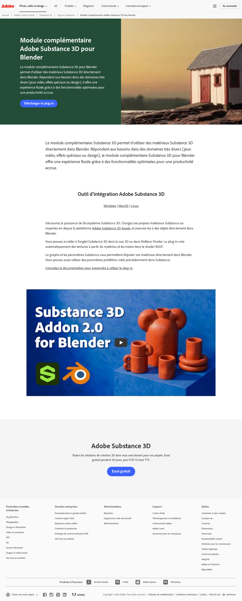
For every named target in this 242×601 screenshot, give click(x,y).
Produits (69, 6)
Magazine (88, 6)
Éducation (108, 513)
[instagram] (51, 595)
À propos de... (208, 518)
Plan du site (215, 594)
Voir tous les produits (16, 558)
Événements (207, 528)
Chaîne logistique (210, 549)
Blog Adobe (207, 569)
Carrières (206, 523)
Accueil (5, 15)
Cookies (203, 594)
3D (55, 6)
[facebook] (45, 595)
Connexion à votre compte (214, 513)
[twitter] (58, 595)
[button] (215, 6)
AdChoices (231, 594)
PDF (8, 537)
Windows (110, 206)
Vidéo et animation (15, 532)
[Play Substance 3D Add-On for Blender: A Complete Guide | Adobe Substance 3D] (121, 342)
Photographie (12, 522)
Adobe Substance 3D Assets (111, 228)
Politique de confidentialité (160, 594)
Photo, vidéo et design (31, 6)
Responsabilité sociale (212, 538)
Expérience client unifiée (66, 523)
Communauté (108, 6)
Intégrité (205, 559)
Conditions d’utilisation (186, 594)
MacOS (124, 206)
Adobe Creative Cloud (24, 15)
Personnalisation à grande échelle (70, 513)
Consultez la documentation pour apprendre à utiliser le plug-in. (89, 268)
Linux (135, 206)
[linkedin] (65, 595)
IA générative (12, 517)
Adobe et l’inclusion (211, 564)
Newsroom (207, 533)
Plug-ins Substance (66, 15)
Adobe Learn (158, 528)
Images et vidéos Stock (16, 553)
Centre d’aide (159, 513)
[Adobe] (8, 6)
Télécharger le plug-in (39, 103)
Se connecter (230, 6)
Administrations (111, 523)
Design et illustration (16, 527)
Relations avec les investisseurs (216, 544)
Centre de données (210, 554)
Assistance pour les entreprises (167, 533)
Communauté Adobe (162, 523)
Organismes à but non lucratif (117, 518)
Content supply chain (64, 518)
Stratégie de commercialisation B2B (71, 533)
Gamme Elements (14, 547)
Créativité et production (66, 528)
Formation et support (137, 6)
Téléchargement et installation (167, 518)
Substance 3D (46, 15)
